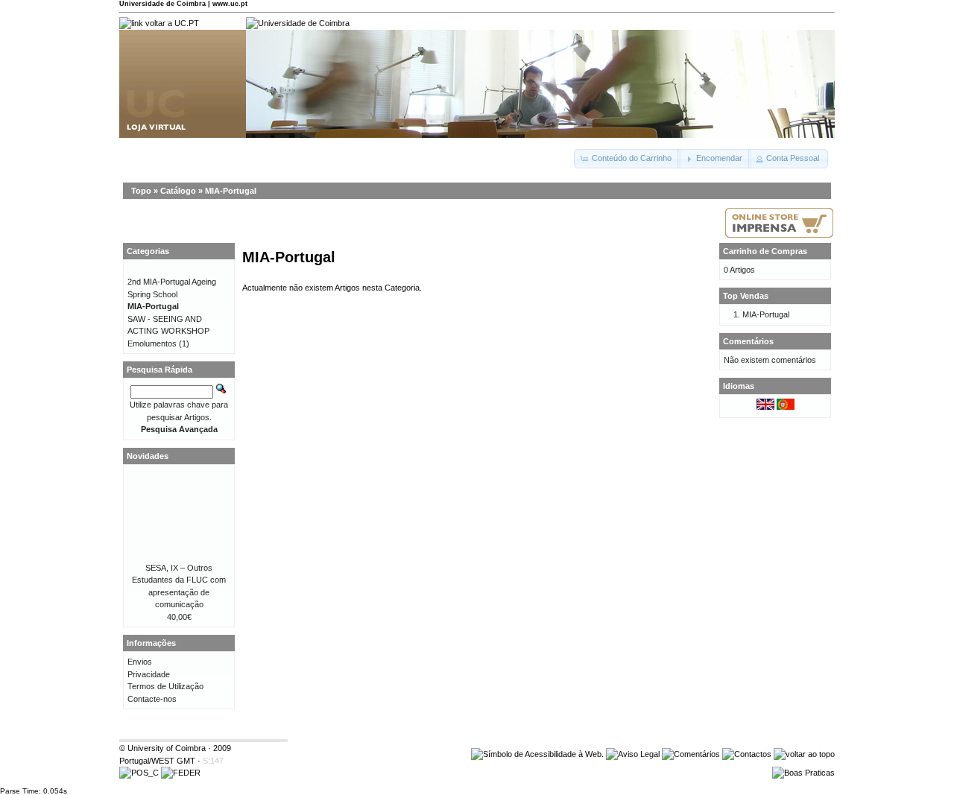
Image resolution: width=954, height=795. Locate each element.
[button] (627, 158)
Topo (141, 190)
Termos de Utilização (165, 686)
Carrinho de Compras (765, 251)
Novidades (147, 456)
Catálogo (178, 190)
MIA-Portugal (230, 190)
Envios (139, 661)
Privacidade (148, 674)
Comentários (748, 341)
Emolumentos (152, 343)
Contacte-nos (152, 698)
